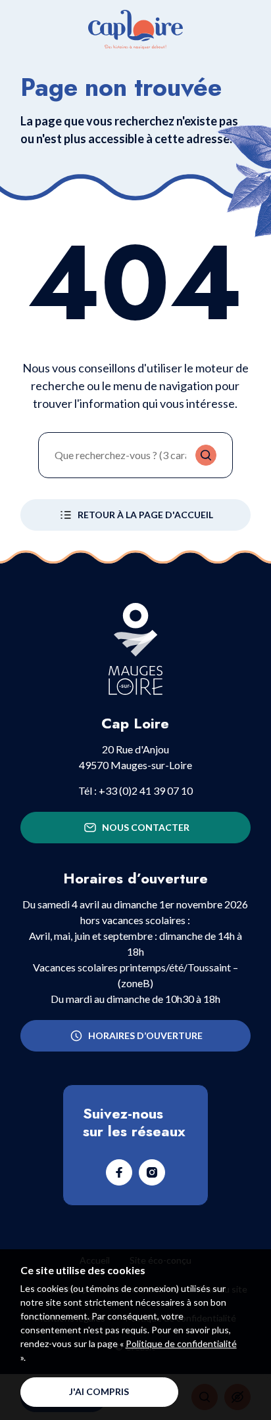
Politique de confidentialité (181, 1343)
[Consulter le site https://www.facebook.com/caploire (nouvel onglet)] (119, 1172)
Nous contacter (145, 827)
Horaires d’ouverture (145, 1035)
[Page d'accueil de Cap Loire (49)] (135, 29)
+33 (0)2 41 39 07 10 (146, 790)
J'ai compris (99, 1391)
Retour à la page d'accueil (145, 514)
